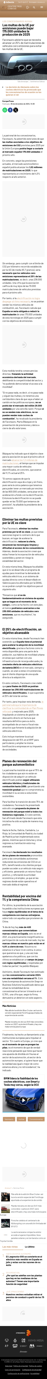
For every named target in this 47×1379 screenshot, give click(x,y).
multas (21, 1119)
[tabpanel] (23, 1277)
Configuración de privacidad (31, 1370)
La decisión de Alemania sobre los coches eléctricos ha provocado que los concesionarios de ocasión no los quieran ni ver (23, 91)
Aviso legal (8, 1366)
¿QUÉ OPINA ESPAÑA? (15, 1291)
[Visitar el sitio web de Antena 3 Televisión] (6, 1340)
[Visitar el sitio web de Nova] (32, 1340)
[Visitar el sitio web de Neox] (23, 1340)
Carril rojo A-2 (23, 2)
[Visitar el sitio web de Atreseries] (6, 1346)
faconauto (9, 1119)
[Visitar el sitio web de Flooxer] (23, 1352)
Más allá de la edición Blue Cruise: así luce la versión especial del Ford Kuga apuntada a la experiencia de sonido (23, 1012)
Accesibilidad (34, 1373)
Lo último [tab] (30, 1246)
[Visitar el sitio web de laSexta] (15, 1340)
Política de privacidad (20, 1366)
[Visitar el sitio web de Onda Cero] (15, 1346)
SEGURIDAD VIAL (13, 1272)
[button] (33, 7)
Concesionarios (36, 1119)
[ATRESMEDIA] (23, 1333)
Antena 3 (8, 1188)
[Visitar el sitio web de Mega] (40, 1340)
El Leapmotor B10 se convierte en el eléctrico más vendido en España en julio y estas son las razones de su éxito (24, 1260)
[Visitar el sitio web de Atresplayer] (40, 1346)
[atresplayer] (27, 7)
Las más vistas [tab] (10, 1246)
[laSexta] (9, 2)
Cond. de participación (12, 1370)
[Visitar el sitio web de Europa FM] (23, 1346)
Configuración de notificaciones (18, 1373)
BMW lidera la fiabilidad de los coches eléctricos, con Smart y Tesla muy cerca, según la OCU (22, 1081)
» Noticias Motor (18, 1188)
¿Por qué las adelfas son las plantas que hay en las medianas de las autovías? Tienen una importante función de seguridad (24, 1279)
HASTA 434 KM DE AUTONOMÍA (18, 1254)
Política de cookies (35, 1366)
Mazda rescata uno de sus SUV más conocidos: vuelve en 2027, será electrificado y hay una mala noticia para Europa (24, 1024)
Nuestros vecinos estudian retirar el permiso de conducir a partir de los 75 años (25, 1297)
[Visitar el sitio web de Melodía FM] (32, 1346)
